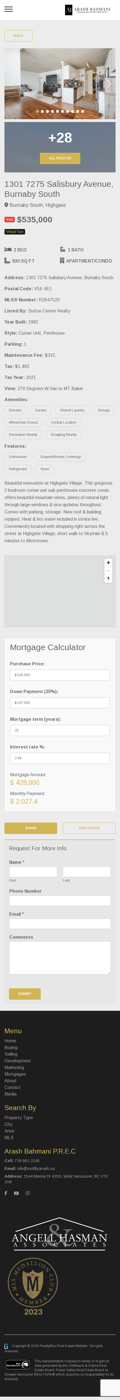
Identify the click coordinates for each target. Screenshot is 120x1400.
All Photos (60, 158)
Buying (11, 1047)
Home (10, 1040)
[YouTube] (16, 1193)
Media (10, 1094)
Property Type (18, 1117)
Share (31, 828)
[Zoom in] (108, 563)
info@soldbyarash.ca (36, 1168)
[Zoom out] (108, 571)
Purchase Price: (27, 663)
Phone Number (25, 891)
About (10, 1080)
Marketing (14, 1067)
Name (17, 862)
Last (66, 880)
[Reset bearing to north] (108, 579)
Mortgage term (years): (35, 719)
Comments (21, 937)
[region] (60, 591)
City (8, 1124)
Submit (25, 994)
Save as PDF (89, 828)
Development (17, 1060)
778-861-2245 (27, 1161)
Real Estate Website (72, 1346)
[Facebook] (5, 1193)
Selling (10, 1054)
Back (18, 36)
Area (9, 1131)
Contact (12, 1087)
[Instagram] (28, 1193)
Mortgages (15, 1074)
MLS (9, 1137)
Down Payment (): (34, 691)
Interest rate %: (27, 747)
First (12, 880)
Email (16, 914)
